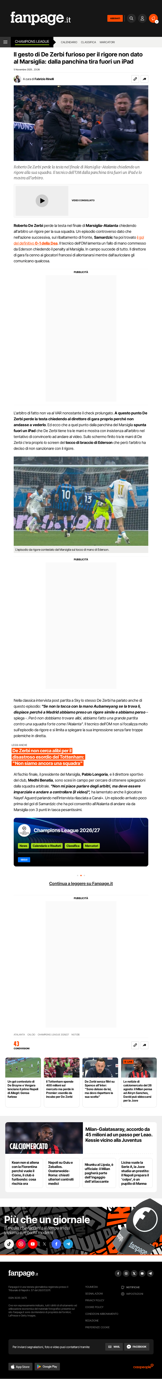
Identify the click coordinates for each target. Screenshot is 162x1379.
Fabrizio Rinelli (44, 79)
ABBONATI (115, 18)
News (23, 845)
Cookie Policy (94, 1307)
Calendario (69, 42)
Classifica (88, 42)
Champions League (32, 41)
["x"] (44, 1244)
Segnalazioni (94, 1293)
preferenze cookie (97, 1327)
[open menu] (5, 42)
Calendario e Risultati (47, 845)
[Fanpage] (23, 1273)
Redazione (92, 1320)
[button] (144, 79)
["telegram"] (68, 1244)
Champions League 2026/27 (67, 830)
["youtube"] (33, 1244)
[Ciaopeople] (143, 1368)
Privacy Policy (94, 1300)
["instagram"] (21, 1244)
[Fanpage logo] (35, 18)
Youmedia (91, 1286)
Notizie (76, 1035)
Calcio (31, 1035)
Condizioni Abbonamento (101, 1313)
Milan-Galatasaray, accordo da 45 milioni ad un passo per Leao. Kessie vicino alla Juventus (119, 1134)
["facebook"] (56, 1244)
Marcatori (107, 42)
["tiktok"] (9, 1244)
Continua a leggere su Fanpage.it (81, 883)
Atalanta (19, 1035)
